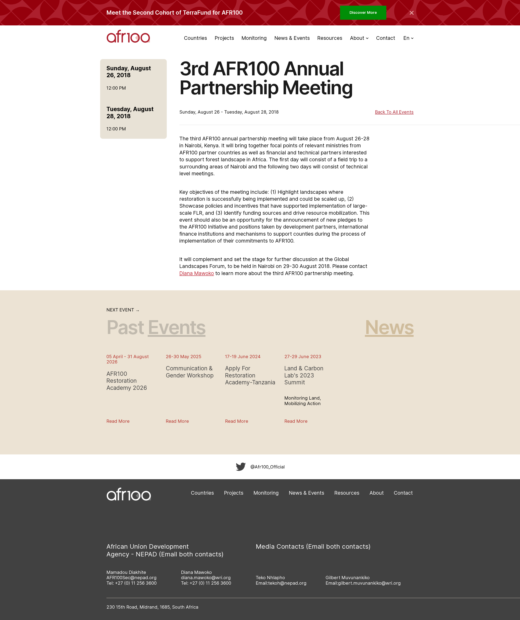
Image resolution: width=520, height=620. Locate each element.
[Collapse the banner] (412, 13)
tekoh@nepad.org (287, 583)
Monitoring (254, 38)
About (376, 493)
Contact (385, 38)
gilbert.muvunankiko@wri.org (369, 583)
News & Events (292, 38)
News (389, 327)
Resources (329, 38)
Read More (118, 421)
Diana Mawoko (196, 273)
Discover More (363, 12)
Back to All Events (394, 112)
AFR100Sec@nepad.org (131, 577)
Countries (195, 38)
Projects (224, 38)
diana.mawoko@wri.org (206, 577)
